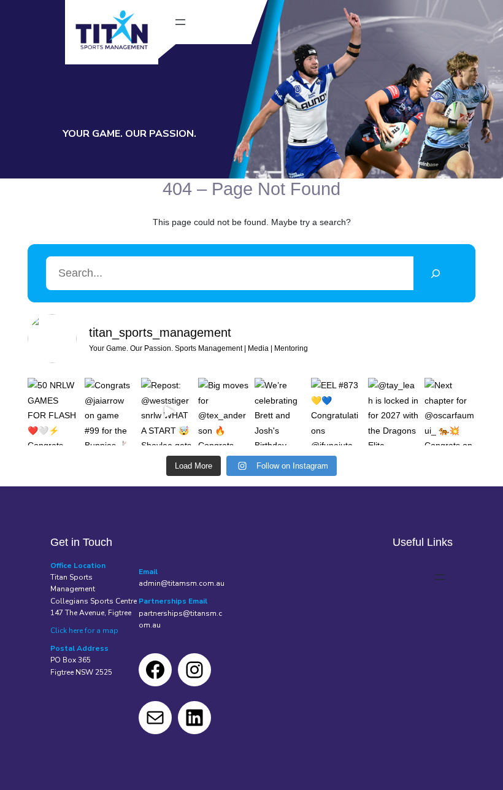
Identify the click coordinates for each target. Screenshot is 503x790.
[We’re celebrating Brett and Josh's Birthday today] (280, 411)
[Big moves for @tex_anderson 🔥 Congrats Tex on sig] (223, 411)
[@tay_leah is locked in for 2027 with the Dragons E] (393, 411)
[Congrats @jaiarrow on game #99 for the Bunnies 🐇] (110, 411)
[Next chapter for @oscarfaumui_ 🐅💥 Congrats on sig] (449, 411)
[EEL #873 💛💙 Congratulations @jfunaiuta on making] (336, 411)
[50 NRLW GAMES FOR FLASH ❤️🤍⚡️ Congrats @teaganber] (53, 411)
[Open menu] (180, 22)
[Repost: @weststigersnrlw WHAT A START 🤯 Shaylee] (166, 411)
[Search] (435, 273)
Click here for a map (84, 630)
